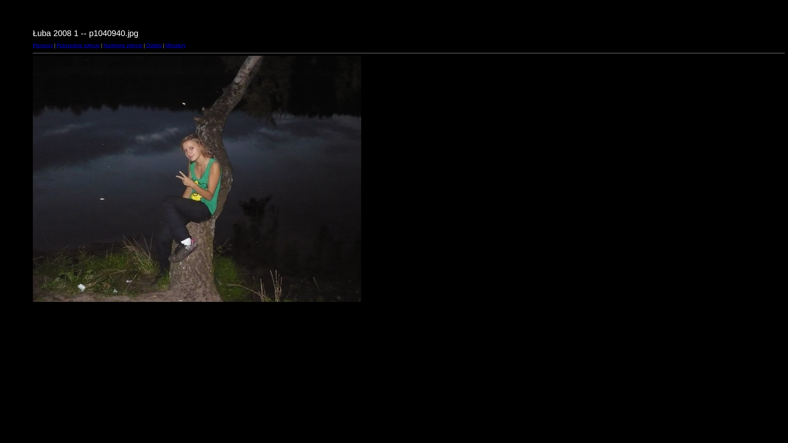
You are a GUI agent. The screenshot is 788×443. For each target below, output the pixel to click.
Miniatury (175, 45)
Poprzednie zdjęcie (78, 45)
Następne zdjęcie (122, 45)
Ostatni (154, 45)
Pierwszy (43, 45)
